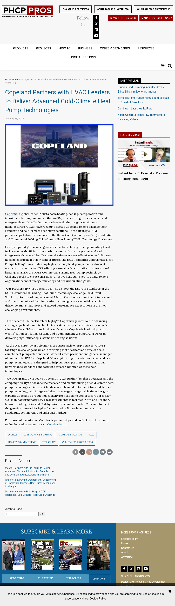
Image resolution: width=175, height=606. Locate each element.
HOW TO (64, 48)
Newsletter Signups (123, 18)
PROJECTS (43, 48)
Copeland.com (56, 424)
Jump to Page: (13, 509)
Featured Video (130, 134)
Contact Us (127, 548)
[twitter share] (82, 452)
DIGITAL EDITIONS (83, 57)
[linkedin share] (96, 452)
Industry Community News (22, 442)
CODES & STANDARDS (115, 48)
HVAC (91, 435)
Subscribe (16, 578)
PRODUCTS (20, 48)
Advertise (127, 557)
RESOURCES (146, 48)
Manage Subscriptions (156, 18)
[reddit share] (89, 452)
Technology (49, 442)
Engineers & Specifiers (76, 9)
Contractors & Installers (113, 9)
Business (17, 79)
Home (8, 79)
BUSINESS (85, 48)
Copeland (11, 214)
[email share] (103, 452)
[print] (110, 452)
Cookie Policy (98, 598)
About (124, 552)
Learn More (99, 578)
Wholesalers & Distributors (153, 9)
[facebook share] (75, 452)
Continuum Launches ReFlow (135, 108)
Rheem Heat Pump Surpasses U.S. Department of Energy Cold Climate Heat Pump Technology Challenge (30, 483)
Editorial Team (129, 538)
